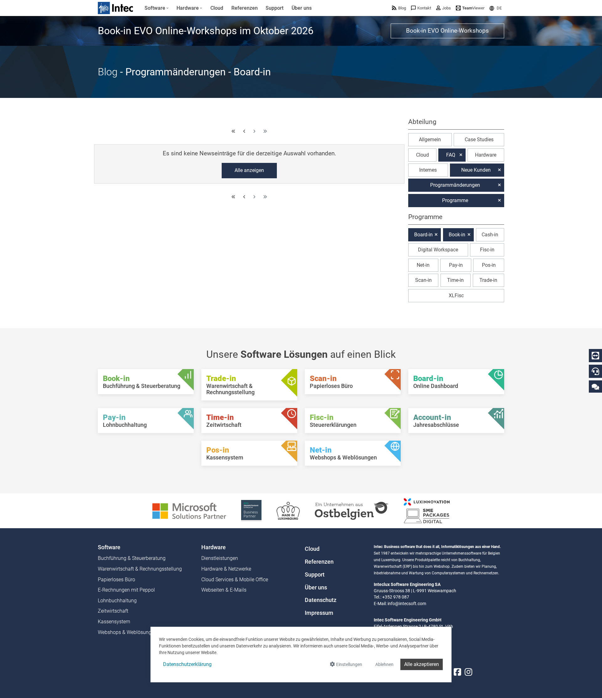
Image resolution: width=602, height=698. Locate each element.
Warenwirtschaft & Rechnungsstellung (140, 569)
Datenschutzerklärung (187, 664)
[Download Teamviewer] (595, 355)
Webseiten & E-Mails (223, 590)
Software (109, 547)
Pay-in (456, 265)
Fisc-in (487, 250)
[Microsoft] (189, 510)
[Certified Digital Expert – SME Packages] (427, 510)
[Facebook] (457, 672)
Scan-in (423, 280)
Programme (455, 200)
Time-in (455, 280)
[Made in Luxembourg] (288, 510)
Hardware (485, 155)
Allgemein (430, 139)
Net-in (423, 265)
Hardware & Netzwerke (226, 569)
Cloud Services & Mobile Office (234, 580)
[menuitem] (156, 8)
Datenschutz (320, 600)
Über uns (316, 587)
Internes (428, 170)
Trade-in (488, 280)
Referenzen (319, 562)
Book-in (457, 235)
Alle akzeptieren (421, 664)
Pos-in (489, 265)
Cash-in (490, 235)
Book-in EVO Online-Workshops (447, 30)
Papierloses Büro (116, 580)
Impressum (319, 613)
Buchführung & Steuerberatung (132, 558)
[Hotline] (595, 371)
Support (315, 575)
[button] (495, 8)
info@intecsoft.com (407, 603)
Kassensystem (114, 622)
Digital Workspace (438, 250)
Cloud (422, 155)
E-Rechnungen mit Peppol (126, 590)
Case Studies (479, 139)
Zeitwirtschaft (113, 611)
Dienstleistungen (219, 558)
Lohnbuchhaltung (117, 601)
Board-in (423, 235)
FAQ (450, 155)
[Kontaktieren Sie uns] (595, 386)
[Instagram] (468, 672)
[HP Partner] (251, 510)
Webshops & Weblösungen (127, 632)
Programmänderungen (455, 185)
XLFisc (456, 295)
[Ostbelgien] (352, 510)
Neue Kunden (476, 170)
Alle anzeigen (249, 170)
